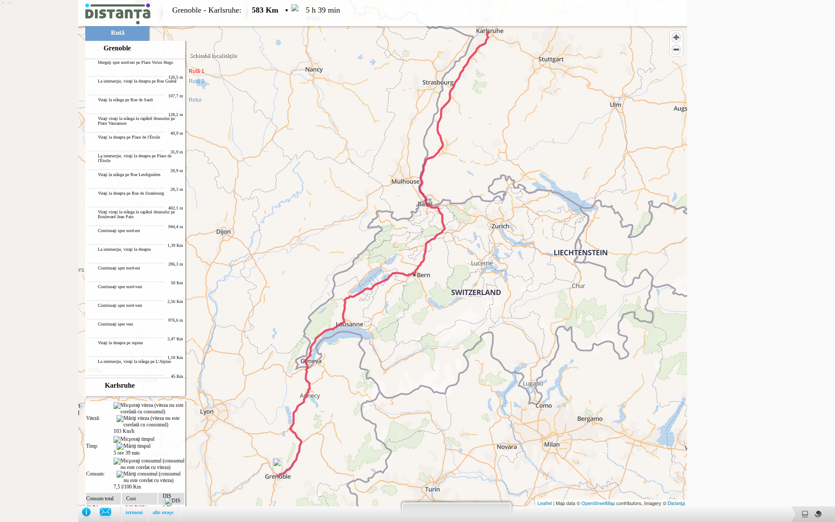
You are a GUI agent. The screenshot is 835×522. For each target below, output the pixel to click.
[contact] (110, 514)
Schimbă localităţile (213, 55)
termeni (134, 512)
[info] (91, 514)
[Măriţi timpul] (133, 446)
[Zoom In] (676, 37)
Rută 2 (196, 81)
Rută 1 (196, 71)
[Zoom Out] (676, 49)
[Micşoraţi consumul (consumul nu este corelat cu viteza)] (149, 464)
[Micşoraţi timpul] (134, 439)
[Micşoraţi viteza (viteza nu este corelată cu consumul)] (149, 408)
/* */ (170, 261)
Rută (118, 32)
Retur (195, 100)
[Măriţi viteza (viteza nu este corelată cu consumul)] (150, 421)
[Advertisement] (39, 130)
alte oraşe (163, 512)
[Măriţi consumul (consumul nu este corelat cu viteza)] (150, 477)
